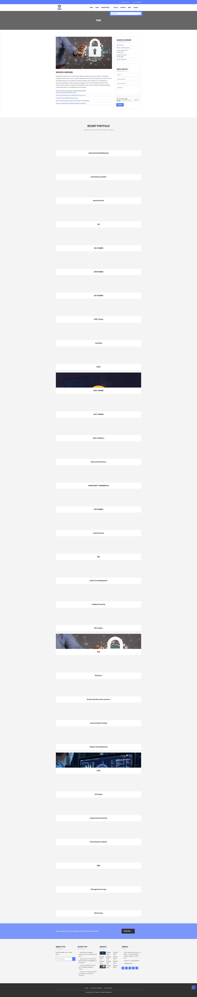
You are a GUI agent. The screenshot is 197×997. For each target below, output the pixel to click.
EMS (98, 557)
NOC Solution (98, 628)
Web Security (98, 913)
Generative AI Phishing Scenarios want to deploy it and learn (88, 954)
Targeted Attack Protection (98, 818)
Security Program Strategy (98, 723)
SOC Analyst (98, 794)
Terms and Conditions (96, 988)
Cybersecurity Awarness (98, 462)
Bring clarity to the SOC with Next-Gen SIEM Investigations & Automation (88, 960)
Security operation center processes (98, 699)
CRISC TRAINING (98, 390)
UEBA (98, 866)
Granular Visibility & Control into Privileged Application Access (87, 967)
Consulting (98, 343)
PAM (98, 652)
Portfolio (123, 7)
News (129, 7)
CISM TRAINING (98, 272)
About (97, 7)
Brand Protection (98, 200)
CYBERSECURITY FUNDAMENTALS (98, 486)
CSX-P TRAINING (98, 414)
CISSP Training (98, 319)
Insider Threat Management (98, 581)
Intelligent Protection (98, 604)
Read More (127, 931)
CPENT (98, 367)
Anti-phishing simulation (98, 177)
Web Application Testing (98, 889)
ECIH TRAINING (98, 509)
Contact (136, 7)
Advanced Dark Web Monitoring (98, 153)
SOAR (98, 771)
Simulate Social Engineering (98, 747)
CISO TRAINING (98, 296)
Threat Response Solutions (98, 842)
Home (91, 7)
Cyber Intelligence (98, 438)
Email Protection (98, 533)
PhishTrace (98, 675)
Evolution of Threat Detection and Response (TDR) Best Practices (88, 973)
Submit (120, 104)
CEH (98, 224)
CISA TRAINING (98, 248)
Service (116, 7)
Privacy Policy (108, 988)
